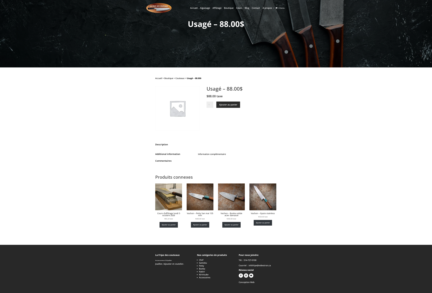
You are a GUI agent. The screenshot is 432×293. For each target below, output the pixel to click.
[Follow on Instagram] (246, 275)
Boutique (229, 8)
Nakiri (202, 271)
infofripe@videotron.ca (260, 265)
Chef (201, 260)
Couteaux (179, 78)
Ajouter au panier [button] (169, 225)
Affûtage (217, 8)
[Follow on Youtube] (251, 275)
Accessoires (204, 277)
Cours (239, 8)
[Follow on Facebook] (241, 275)
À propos (267, 8)
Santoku (203, 262)
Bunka (202, 268)
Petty (201, 265)
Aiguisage (205, 8)
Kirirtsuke (203, 274)
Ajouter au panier (228, 104)
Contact (256, 8)
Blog (247, 8)
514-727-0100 (250, 260)
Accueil (194, 8)
